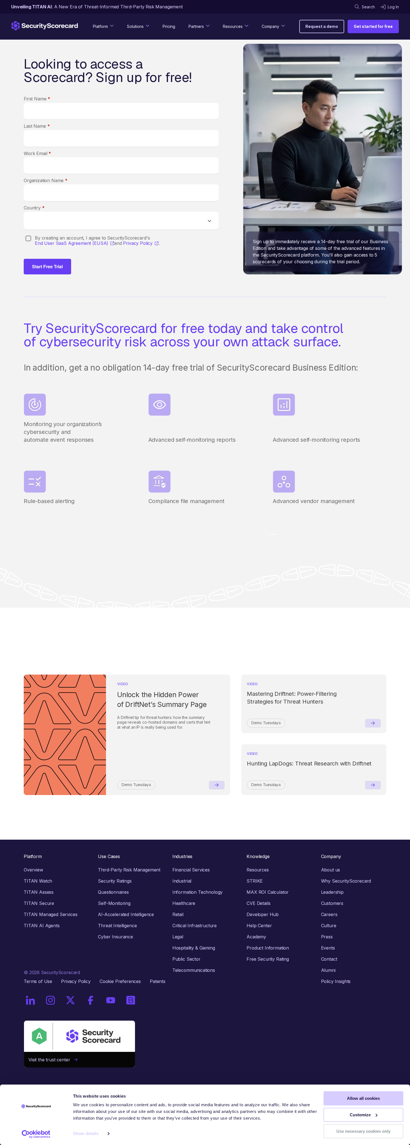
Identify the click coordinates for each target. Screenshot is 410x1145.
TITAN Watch (38, 881)
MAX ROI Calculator (268, 892)
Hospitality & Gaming (193, 948)
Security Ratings (114, 881)
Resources (258, 870)
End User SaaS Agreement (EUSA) (71, 243)
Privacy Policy (138, 243)
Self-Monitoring (114, 903)
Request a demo (321, 26)
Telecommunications (193, 970)
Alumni (328, 970)
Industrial (181, 881)
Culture (328, 925)
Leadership (332, 892)
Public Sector (186, 959)
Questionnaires (113, 892)
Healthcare (183, 903)
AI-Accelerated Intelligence (126, 914)
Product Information (268, 948)
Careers (329, 914)
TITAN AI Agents (42, 925)
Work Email (37, 153)
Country (34, 208)
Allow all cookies (363, 1098)
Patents (157, 981)
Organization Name (45, 180)
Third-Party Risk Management (129, 870)
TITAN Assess (39, 892)
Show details (85, 1133)
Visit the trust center (51, 1059)
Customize (360, 1114)
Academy (256, 936)
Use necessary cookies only (363, 1131)
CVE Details (258, 903)
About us (330, 870)
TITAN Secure (39, 903)
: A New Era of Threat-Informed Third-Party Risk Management (97, 6)
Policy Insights (336, 981)
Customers (332, 903)
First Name (37, 99)
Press (327, 936)
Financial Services (191, 870)
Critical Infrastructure (194, 925)
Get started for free (373, 26)
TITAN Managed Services (50, 914)
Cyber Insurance (115, 936)
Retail (178, 914)
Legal (177, 936)
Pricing (169, 26)
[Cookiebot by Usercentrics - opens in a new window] (36, 1134)
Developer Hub (263, 914)
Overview (33, 870)
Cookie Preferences (120, 981)
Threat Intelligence (117, 925)
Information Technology (197, 892)
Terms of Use (38, 981)
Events (328, 948)
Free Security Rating (268, 959)
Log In (393, 6)
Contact (329, 959)
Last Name (37, 126)
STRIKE (255, 881)
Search (368, 6)
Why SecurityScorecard (346, 881)
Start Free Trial (47, 266)
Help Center (259, 925)
